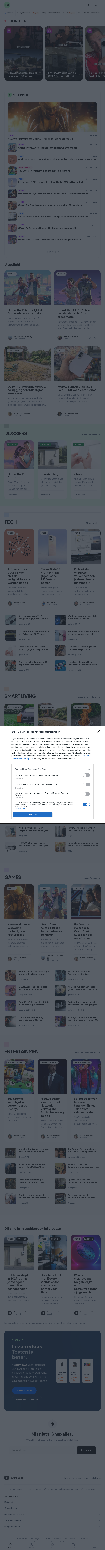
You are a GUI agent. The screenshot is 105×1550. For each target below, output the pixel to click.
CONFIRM (33, 815)
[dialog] (52, 775)
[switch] (86, 775)
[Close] (99, 732)
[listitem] (52, 769)
